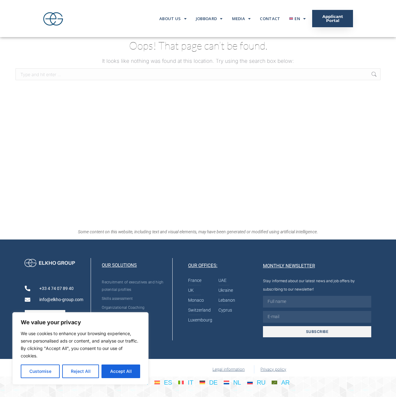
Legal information (229, 369)
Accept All (121, 371)
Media (238, 18)
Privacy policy (273, 369)
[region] (80, 348)
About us (170, 18)
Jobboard (206, 18)
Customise (40, 371)
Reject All (81, 371)
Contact (270, 18)
